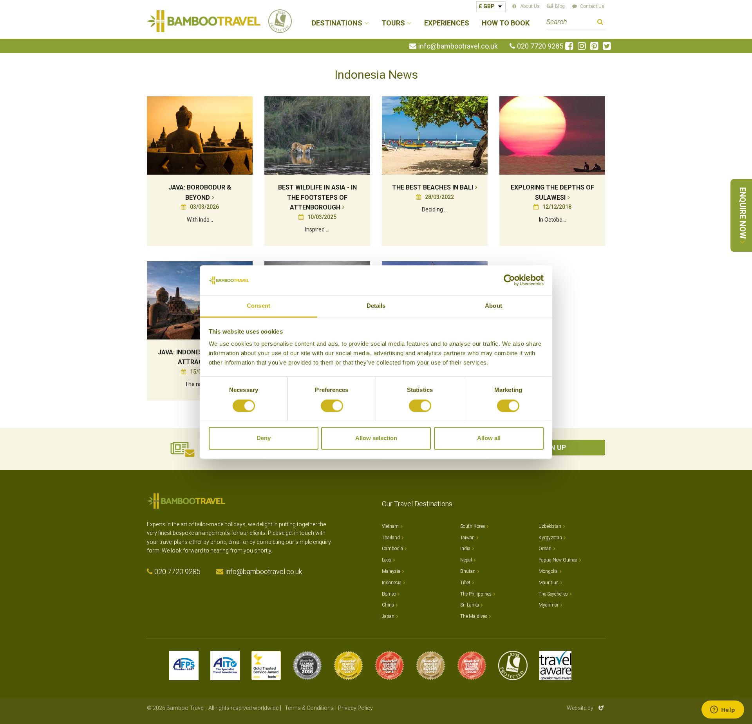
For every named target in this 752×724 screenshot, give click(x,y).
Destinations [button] (337, 23)
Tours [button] (393, 23)
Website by (586, 708)
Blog (560, 6)
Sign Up (552, 447)
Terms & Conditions (309, 708)
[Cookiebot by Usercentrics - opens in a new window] (509, 280)
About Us (530, 6)
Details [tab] (376, 306)
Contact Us (592, 6)
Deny (264, 438)
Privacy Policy (355, 708)
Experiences (446, 23)
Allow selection (376, 438)
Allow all (489, 438)
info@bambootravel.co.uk (458, 46)
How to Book (506, 23)
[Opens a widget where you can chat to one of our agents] (722, 710)
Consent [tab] (258, 306)
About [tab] (493, 306)
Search (600, 22)
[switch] (332, 405)
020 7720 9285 (540, 46)
